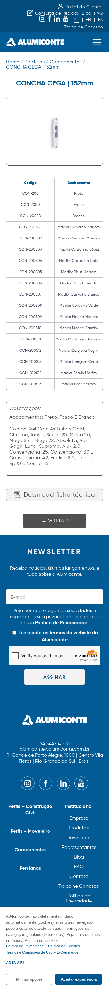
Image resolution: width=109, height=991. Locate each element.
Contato (78, 876)
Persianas (30, 868)
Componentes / (67, 62)
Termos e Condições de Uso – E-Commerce (42, 952)
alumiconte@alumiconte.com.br (55, 749)
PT (76, 19)
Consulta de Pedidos (57, 13)
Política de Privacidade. (61, 622)
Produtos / (36, 62)
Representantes (78, 847)
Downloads (78, 837)
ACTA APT (15, 962)
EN (88, 19)
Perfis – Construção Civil (30, 809)
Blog (86, 13)
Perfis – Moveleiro (30, 831)
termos (57, 632)
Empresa (78, 818)
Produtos (79, 828)
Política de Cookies (64, 946)
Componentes (30, 849)
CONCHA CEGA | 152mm (33, 67)
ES (100, 19)
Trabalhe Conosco (83, 27)
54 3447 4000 (55, 743)
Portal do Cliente (83, 6)
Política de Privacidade (79, 898)
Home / (14, 62)
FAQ (98, 13)
